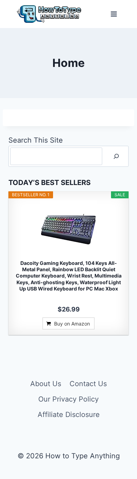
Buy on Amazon (72, 324)
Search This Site (35, 140)
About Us (45, 383)
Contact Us (88, 383)
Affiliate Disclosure (69, 414)
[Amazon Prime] (68, 298)
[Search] (116, 156)
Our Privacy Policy (68, 399)
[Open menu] (113, 13)
